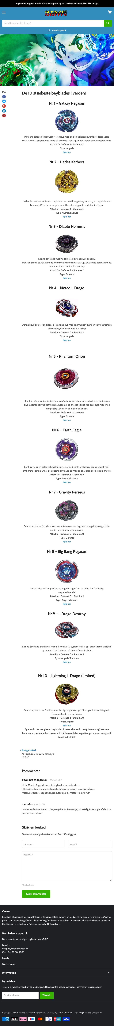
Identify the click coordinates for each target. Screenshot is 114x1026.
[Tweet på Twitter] (4, 101)
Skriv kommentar (36, 894)
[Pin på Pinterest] (4, 115)
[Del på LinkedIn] (4, 111)
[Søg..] (108, 23)
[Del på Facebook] (4, 96)
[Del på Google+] (4, 106)
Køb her (67, 278)
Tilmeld (46, 995)
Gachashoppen (9, 964)
